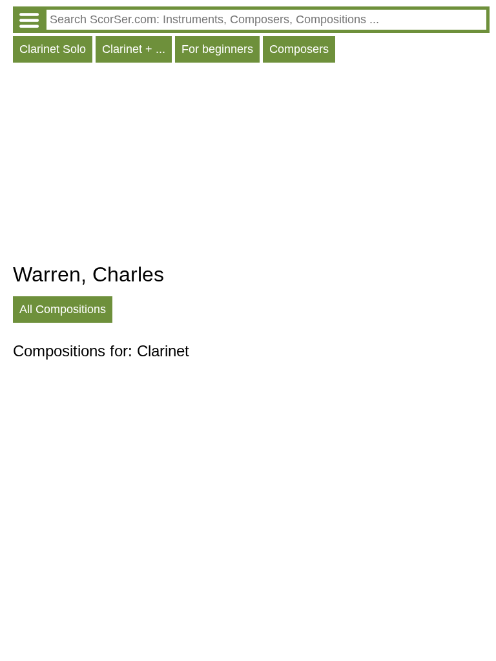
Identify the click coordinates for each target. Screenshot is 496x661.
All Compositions (62, 309)
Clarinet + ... (133, 49)
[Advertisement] (251, 166)
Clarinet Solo (52, 49)
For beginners (217, 49)
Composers (299, 49)
